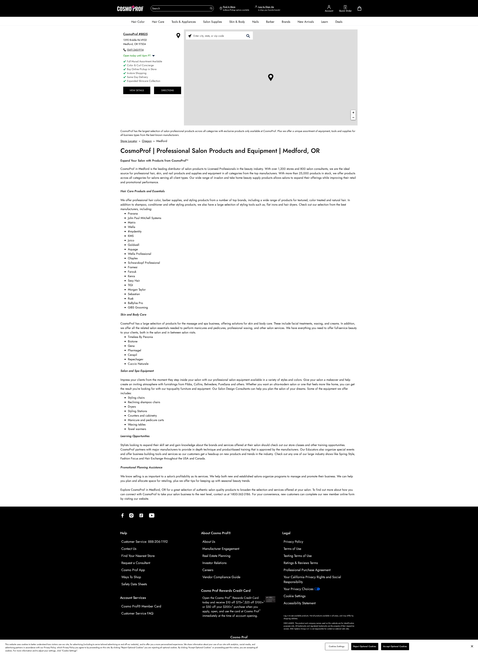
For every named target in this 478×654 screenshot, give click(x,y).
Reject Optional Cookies (364, 646)
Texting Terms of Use (298, 555)
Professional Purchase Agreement (307, 570)
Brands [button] (286, 22)
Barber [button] (270, 22)
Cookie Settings (294, 596)
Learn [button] (324, 22)
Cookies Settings (337, 646)
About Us (208, 541)
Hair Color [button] (138, 22)
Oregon (147, 141)
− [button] (353, 117)
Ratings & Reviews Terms (301, 562)
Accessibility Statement (300, 603)
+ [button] (353, 112)
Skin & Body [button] (237, 22)
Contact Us (128, 548)
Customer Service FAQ (137, 613)
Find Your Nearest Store (138, 555)
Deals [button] (338, 22)
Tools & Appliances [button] (184, 22)
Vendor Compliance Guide (221, 577)
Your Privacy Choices (299, 589)
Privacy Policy (293, 541)
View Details (137, 90)
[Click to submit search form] (248, 35)
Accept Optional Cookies (395, 646)
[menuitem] (138, 22)
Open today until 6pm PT (137, 55)
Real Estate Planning (216, 555)
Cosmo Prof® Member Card (141, 606)
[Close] (472, 646)
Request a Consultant (135, 562)
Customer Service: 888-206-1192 (144, 541)
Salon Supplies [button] (212, 22)
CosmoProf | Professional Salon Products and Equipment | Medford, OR (220, 151)
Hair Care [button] (158, 22)
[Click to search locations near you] (189, 35)
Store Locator (128, 141)
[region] (239, 647)
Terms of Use (292, 548)
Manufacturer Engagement (220, 548)
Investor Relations (214, 562)
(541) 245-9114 (135, 50)
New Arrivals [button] (306, 22)
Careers (207, 570)
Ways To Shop (131, 577)
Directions (167, 90)
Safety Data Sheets (134, 584)
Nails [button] (255, 22)
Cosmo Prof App (133, 570)
